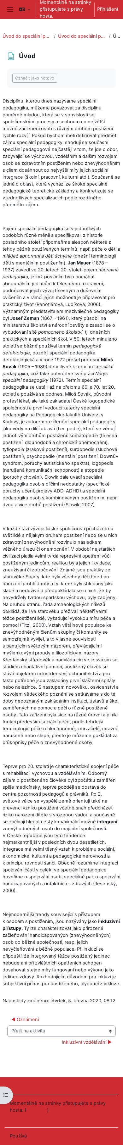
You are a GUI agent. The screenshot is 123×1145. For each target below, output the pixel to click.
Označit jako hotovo (34, 78)
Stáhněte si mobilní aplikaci (39, 1118)
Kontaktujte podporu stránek (49, 1085)
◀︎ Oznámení (25, 1019)
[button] (24, 9)
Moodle (36, 1136)
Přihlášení (107, 9)
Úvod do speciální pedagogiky (27, 36)
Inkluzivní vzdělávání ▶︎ (87, 1042)
